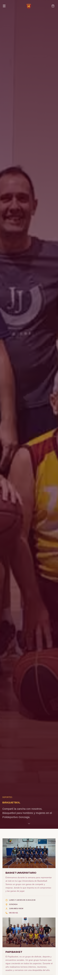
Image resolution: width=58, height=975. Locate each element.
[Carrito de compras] (53, 6)
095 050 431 (13, 913)
